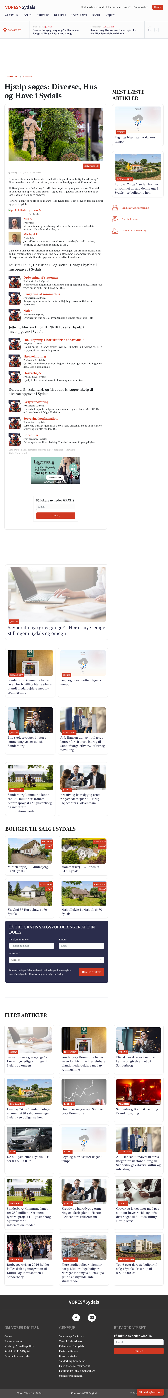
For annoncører (13, 1341)
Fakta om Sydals (68, 1351)
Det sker (60, 15)
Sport (96, 15)
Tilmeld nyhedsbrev (150, 1392)
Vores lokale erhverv (70, 1341)
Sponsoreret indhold (71, 1375)
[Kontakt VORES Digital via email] (92, 1318)
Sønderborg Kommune (72, 1361)
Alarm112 (11, 15)
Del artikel (89, 166)
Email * (63, 939)
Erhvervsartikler (68, 1356)
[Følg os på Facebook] (76, 1318)
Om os (8, 1336)
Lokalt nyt (79, 15)
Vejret (110, 15)
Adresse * (14, 953)
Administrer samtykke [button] (17, 1356)
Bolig (28, 15)
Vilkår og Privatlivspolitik (19, 1346)
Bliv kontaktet (91, 972)
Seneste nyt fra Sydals (71, 1336)
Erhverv (43, 15)
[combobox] (11, 960)
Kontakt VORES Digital (17, 1351)
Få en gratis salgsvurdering (74, 1366)
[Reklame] (55, 470)
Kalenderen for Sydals (71, 1346)
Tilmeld (157, 7)
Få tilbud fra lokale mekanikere (77, 1371)
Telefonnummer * (19, 939)
